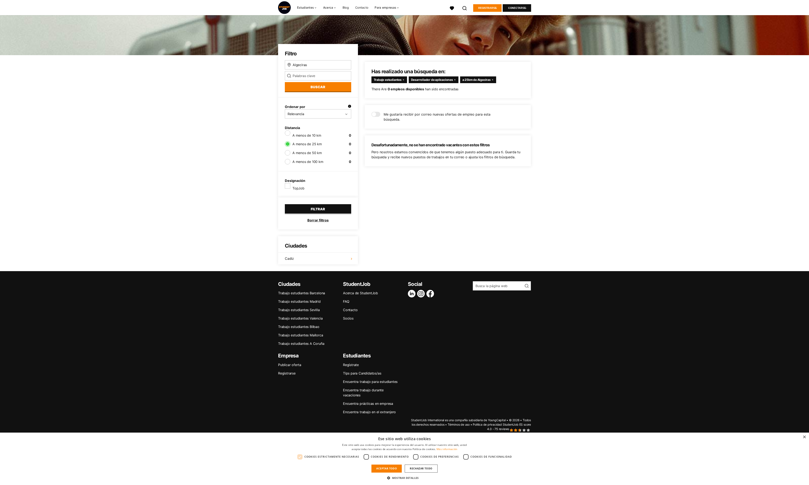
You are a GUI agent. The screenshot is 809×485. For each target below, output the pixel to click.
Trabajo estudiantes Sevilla (299, 310)
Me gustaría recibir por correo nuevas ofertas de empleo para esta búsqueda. (437, 116)
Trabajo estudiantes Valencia (300, 318)
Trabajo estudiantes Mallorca (300, 335)
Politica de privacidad (487, 424)
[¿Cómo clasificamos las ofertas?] (349, 106)
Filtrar (318, 209)
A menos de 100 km (307, 162)
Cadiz (289, 258)
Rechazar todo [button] (421, 468)
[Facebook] (431, 293)
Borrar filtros (318, 220)
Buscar (318, 87)
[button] (404, 478)
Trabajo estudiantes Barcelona (301, 293)
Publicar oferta (289, 365)
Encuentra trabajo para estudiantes (370, 382)
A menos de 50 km (307, 153)
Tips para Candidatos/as (362, 373)
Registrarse (487, 8)
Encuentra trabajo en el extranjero (369, 412)
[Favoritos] (451, 8)
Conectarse (517, 8)
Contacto (361, 7)
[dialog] (404, 459)
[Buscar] (464, 8)
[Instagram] (421, 293)
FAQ (346, 301)
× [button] (804, 437)
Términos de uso (459, 424)
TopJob (298, 188)
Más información (447, 449)
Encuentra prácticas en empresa (368, 403)
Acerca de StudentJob (360, 293)
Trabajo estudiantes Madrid (299, 301)
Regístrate (351, 365)
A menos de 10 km (306, 135)
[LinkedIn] (412, 293)
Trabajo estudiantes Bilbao (298, 327)
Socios (348, 318)
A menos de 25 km (307, 144)
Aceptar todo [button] (386, 468)
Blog (346, 7)
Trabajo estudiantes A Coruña (301, 343)
